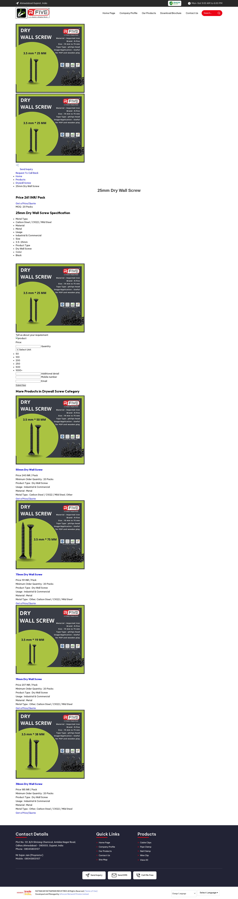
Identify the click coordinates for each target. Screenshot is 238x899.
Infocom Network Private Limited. (74, 894)
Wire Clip (144, 855)
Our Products (149, 13)
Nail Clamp (145, 851)
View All (144, 860)
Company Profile (128, 13)
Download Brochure (170, 13)
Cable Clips (145, 842)
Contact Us (192, 13)
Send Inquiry (26, 169)
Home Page (109, 13)
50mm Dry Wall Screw (29, 469)
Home (19, 176)
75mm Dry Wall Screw (29, 574)
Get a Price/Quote (26, 203)
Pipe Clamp (145, 846)
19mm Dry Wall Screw (29, 679)
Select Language (208, 892)
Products (20, 179)
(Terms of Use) (91, 891)
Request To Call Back (27, 173)
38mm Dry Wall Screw (29, 784)
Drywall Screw (23, 182)
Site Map (103, 859)
